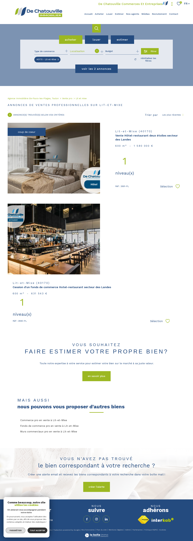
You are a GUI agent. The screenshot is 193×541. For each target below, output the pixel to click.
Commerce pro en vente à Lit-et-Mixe (43, 420)
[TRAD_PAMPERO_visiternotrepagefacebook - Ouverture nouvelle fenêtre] (86, 519)
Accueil (88, 14)
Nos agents (132, 14)
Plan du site (101, 530)
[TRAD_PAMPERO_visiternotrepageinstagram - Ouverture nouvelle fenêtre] (96, 519)
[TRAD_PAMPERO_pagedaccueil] (38, 16)
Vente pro (67, 98)
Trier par (151, 115)
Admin (128, 530)
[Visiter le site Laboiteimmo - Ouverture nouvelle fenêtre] (96, 536)
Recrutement (159, 14)
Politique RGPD (150, 530)
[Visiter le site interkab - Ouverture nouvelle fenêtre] (163, 520)
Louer (109, 14)
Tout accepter (37, 530)
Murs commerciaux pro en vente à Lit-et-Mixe (48, 431)
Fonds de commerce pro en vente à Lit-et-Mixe (49, 425)
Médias (145, 14)
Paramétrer (16, 530)
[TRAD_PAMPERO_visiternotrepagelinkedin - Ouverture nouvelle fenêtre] (106, 519)
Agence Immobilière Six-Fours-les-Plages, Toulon (33, 98)
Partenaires (137, 530)
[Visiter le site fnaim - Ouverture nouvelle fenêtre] (143, 520)
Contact (173, 14)
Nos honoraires (88, 530)
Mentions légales (116, 530)
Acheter (99, 14)
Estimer (119, 14)
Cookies (162, 530)
